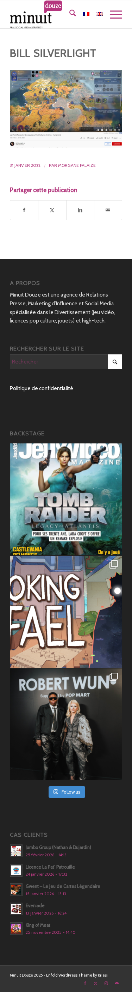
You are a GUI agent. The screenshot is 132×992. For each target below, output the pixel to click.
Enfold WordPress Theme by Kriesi (77, 975)
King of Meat (38, 925)
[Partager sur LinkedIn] (80, 210)
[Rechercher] (69, 14)
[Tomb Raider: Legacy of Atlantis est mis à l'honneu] (66, 499)
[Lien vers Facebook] (85, 983)
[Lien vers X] (95, 983)
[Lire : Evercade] (16, 909)
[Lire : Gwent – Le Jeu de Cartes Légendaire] (16, 889)
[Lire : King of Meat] (16, 928)
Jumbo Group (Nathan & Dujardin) (58, 847)
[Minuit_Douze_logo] (55, 14)
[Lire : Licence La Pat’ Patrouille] (16, 870)
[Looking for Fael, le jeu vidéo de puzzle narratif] (66, 612)
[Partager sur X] (52, 210)
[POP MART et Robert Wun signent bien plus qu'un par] (66, 724)
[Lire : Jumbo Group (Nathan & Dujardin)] (16, 850)
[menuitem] (69, 14)
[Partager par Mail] (108, 210)
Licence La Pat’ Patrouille (50, 867)
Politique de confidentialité (41, 388)
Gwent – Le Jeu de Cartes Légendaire (63, 886)
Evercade (35, 905)
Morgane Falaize (77, 165)
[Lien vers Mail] (117, 983)
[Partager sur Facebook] (24, 210)
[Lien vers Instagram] (106, 983)
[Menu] (112, 14)
